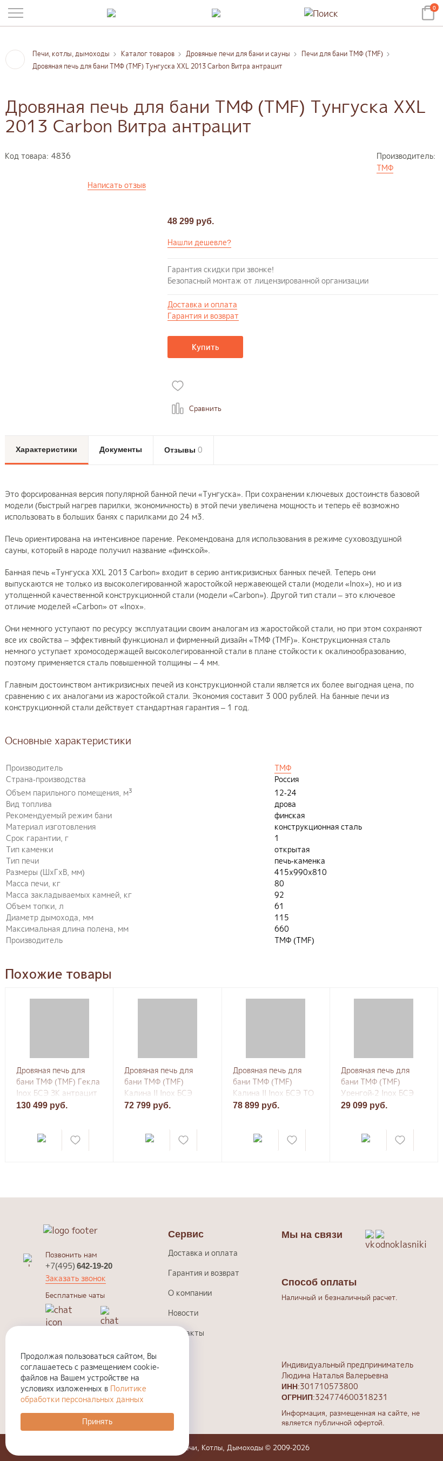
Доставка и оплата (202, 304)
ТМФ (385, 168)
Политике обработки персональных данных (83, 1393)
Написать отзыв (117, 185)
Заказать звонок (75, 1278)
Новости (183, 1313)
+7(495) (78, 1265)
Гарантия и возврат (203, 316)
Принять (97, 1421)
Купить (205, 347)
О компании (190, 1293)
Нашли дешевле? (199, 242)
